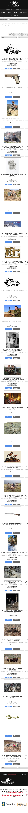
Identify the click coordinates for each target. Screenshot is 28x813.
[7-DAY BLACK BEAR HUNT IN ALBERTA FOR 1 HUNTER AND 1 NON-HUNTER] (12, 137)
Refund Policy (23, 794)
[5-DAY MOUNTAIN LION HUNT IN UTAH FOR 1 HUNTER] (12, 543)
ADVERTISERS (23, 775)
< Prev (3, 37)
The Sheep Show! (9, 17)
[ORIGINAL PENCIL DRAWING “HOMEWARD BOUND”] (12, 165)
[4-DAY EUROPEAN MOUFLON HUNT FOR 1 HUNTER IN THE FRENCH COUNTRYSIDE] (12, 717)
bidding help (9, 811)
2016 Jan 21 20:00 (20, 34)
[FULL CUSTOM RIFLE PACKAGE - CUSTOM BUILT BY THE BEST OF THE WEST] (12, 281)
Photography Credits (14, 794)
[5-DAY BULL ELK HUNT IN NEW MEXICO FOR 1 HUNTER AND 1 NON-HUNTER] (12, 601)
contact (16, 15)
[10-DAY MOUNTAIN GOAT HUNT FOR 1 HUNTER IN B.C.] (12, 572)
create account (19, 10)
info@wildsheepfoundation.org (15, 792)
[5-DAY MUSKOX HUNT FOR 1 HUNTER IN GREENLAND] (12, 659)
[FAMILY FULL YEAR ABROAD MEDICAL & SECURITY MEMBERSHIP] (12, 224)
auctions (9, 13)
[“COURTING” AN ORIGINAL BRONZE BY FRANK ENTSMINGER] (12, 457)
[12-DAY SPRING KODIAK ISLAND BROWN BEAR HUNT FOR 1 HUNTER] (12, 630)
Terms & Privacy (17, 795)
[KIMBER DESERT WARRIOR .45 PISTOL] (12, 78)
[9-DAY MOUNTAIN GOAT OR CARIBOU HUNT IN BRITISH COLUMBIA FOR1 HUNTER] (12, 108)
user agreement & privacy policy (17, 811)
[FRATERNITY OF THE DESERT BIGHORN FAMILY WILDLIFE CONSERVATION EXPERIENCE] (12, 746)
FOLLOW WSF (5, 775)
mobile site (24, 811)
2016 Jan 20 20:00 (12, 34)
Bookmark (16, 68)
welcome (3, 13)
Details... (8, 68)
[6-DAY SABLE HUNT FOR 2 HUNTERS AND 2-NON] (12, 398)
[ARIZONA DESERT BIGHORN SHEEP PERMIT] (12, 194)
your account (23, 13)
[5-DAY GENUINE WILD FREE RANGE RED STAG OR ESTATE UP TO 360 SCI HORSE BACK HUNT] (12, 486)
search (16, 13)
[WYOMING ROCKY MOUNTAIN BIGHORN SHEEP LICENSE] (12, 427)
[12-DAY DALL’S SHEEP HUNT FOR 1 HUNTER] (12, 687)
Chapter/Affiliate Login (6, 795)
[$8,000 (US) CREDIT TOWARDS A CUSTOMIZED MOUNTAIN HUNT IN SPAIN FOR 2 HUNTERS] (12, 369)
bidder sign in (8, 10)
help (11, 15)
